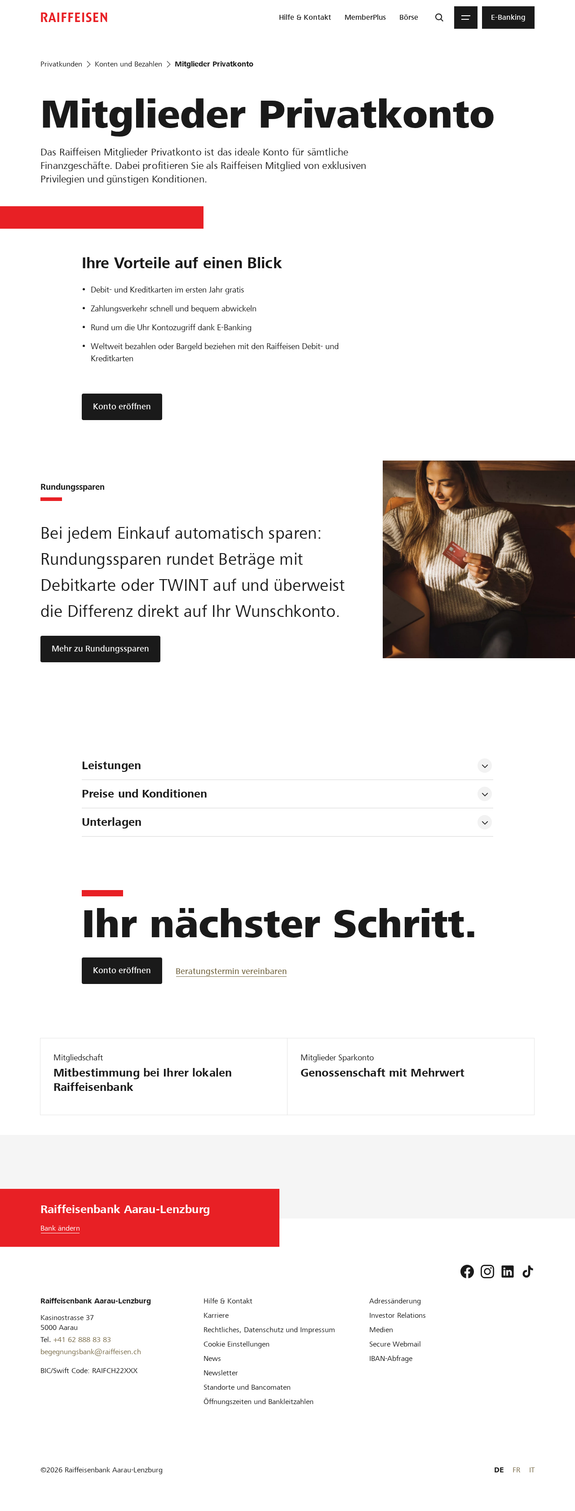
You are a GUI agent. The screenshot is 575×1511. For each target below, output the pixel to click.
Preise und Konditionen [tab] (145, 793)
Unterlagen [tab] (112, 822)
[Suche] (439, 17)
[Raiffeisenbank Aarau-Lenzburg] (74, 17)
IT (532, 1470)
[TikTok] (528, 1271)
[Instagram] (487, 1271)
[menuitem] (305, 17)
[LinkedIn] (507, 1271)
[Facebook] (467, 1271)
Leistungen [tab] (111, 765)
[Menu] (466, 17)
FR (516, 1470)
